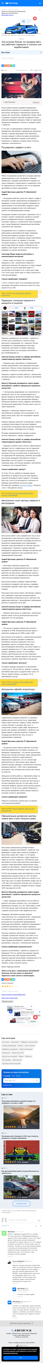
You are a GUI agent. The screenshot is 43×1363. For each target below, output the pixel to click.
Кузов (18, 1076)
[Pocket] (8, 65)
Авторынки (6, 1053)
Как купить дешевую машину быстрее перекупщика (17, 494)
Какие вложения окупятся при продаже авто (18, 810)
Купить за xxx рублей (9, 1056)
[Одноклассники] (5, 65)
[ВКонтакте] (3, 65)
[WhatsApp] (11, 65)
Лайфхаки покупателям (29, 1042)
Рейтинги (28, 1056)
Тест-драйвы (6, 1060)
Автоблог (21, 38)
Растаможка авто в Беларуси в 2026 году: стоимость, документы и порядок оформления (20, 1137)
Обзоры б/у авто (18, 1053)
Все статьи (5, 1042)
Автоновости (17, 1060)
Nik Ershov (29, 1261)
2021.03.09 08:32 (18, 1263)
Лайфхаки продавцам (10, 1049)
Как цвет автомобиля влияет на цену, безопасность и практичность (20, 1172)
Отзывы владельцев (9, 1046)
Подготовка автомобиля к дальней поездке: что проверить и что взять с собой (19, 1102)
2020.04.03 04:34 (18, 1303)
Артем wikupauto (24, 1290)
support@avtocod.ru (23, 1335)
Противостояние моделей (11, 1063)
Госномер (6, 1076)
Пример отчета (7, 1085)
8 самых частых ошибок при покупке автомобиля (17, 683)
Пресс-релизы (30, 1046)
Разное (5, 70)
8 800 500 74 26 (23, 1330)
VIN (13, 1076)
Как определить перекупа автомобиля (16, 294)
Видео (21, 1056)
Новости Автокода (26, 1049)
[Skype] (14, 65)
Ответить (10, 1256)
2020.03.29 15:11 (20, 1231)
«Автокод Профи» (26, 485)
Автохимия (15, 1042)
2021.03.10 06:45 (22, 1292)
